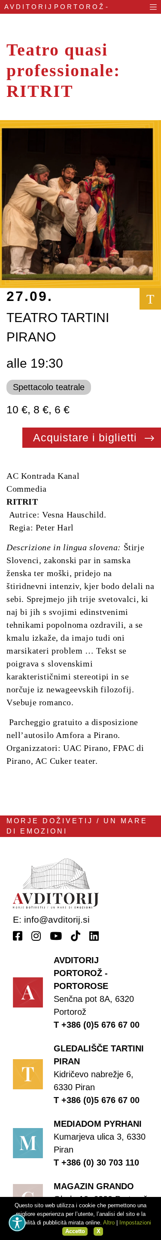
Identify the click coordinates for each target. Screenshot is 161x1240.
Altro (109, 1222)
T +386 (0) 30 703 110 (96, 1162)
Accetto (75, 1231)
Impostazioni (135, 1222)
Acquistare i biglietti (86, 437)
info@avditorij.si (57, 919)
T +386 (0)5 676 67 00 (97, 1024)
